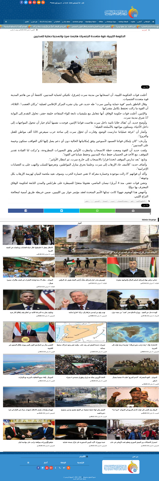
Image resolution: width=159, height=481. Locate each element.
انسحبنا (105, 201)
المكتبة (57, 21)
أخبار (140, 21)
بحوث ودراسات (111, 21)
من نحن (34, 21)
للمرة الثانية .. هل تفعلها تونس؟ (144, 26)
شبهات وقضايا (123, 21)
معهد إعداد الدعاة (46, 21)
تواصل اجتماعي (78, 21)
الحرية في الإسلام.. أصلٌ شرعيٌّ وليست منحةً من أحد (68, 26)
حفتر (86, 201)
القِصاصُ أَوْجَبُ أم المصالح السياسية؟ (34, 26)
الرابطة (147, 21)
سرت (112, 201)
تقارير (27, 21)
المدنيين (97, 201)
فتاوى (133, 21)
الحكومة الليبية (140, 201)
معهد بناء (67, 21)
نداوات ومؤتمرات (90, 21)
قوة (132, 201)
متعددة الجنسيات (122, 201)
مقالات (101, 21)
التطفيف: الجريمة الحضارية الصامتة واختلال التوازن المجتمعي (109, 26)
